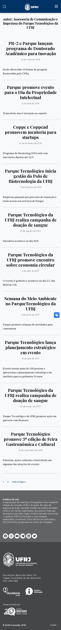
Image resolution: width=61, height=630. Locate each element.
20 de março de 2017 (30, 406)
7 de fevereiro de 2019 (30, 187)
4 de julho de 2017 (30, 271)
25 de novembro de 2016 (31, 450)
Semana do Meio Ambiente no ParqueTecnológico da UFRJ (30, 304)
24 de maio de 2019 (30, 59)
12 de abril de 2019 (30, 103)
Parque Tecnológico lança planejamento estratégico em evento (30, 347)
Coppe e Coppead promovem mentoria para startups (30, 132)
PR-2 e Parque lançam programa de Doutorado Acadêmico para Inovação (30, 48)
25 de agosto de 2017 (30, 231)
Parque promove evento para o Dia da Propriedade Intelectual (30, 92)
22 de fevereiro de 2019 (30, 143)
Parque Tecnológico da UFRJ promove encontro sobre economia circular (30, 260)
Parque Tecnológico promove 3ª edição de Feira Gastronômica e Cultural (30, 439)
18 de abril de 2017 (30, 358)
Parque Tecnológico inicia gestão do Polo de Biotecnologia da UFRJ (30, 176)
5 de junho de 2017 (30, 315)
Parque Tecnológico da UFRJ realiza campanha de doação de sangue (30, 220)
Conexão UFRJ (18, 625)
